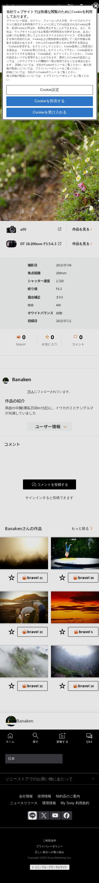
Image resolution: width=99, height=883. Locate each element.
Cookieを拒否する (50, 101)
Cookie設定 (49, 89)
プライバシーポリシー (59, 75)
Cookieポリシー (47, 72)
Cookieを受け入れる (50, 112)
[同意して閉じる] (95, 5)
